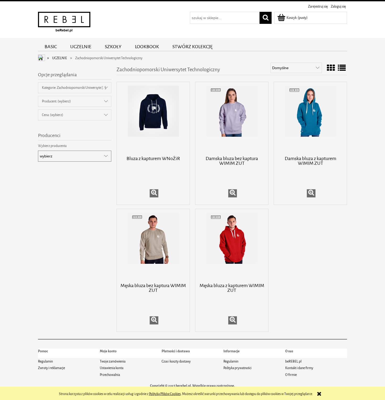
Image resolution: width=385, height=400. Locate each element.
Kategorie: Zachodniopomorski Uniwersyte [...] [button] (74, 87)
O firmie (291, 374)
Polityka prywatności (237, 368)
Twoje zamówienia (112, 361)
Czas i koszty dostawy (176, 361)
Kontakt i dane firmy (299, 368)
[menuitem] (51, 46)
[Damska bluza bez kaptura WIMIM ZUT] (232, 118)
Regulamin (45, 361)
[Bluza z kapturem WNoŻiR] (153, 118)
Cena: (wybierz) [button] (52, 115)
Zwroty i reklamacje (51, 368)
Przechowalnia (110, 374)
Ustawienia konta (111, 368)
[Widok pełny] (342, 68)
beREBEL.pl (293, 361)
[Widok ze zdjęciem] (331, 68)
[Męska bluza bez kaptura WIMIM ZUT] (153, 245)
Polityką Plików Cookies (165, 394)
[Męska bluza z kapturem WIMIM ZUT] (232, 245)
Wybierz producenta (52, 146)
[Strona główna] (64, 23)
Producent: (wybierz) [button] (56, 101)
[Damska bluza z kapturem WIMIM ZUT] (310, 118)
